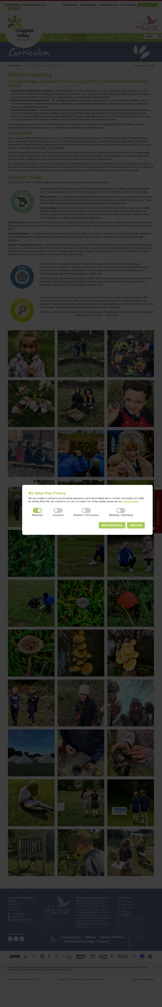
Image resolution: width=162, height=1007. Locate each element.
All (136, 525)
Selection (112, 525)
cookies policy (130, 501)
